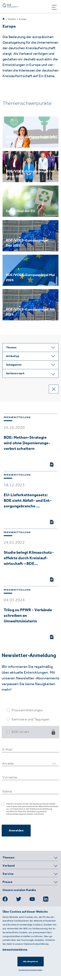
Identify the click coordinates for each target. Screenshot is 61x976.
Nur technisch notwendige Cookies (30, 970)
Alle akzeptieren (30, 961)
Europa (22, 19)
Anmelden (16, 830)
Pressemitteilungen (27, 710)
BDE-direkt (20, 732)
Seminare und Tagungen (30, 719)
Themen (12, 19)
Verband (9, 865)
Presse (7, 882)
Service (8, 874)
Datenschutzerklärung (15, 949)
